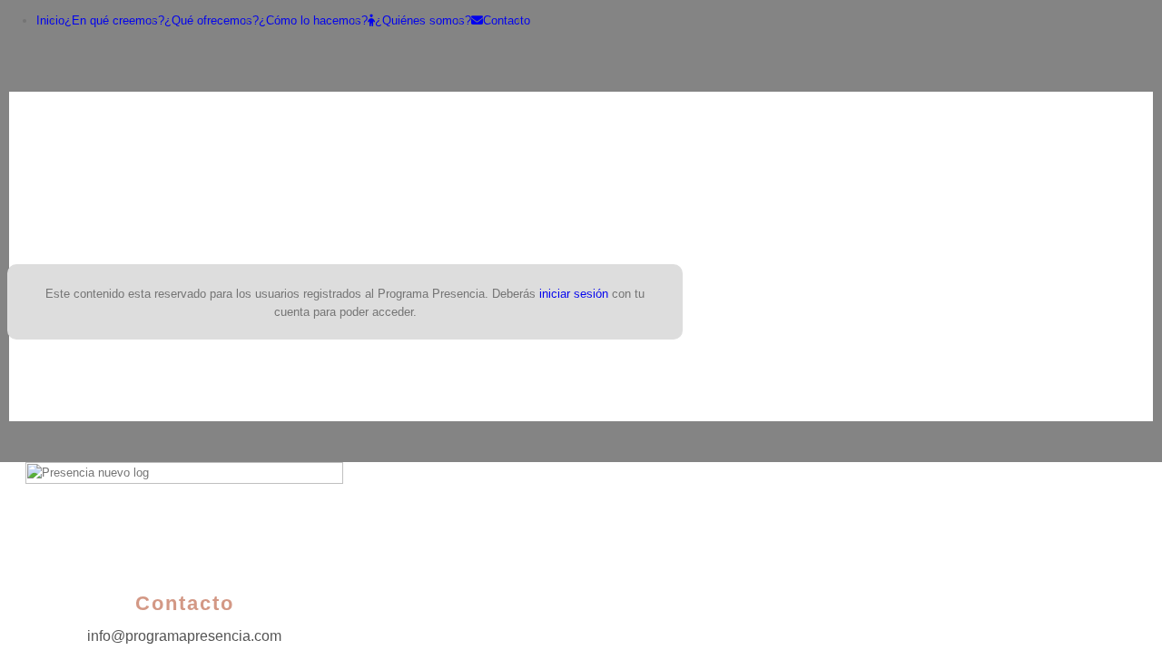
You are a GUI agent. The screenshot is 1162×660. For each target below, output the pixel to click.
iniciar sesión (573, 293)
